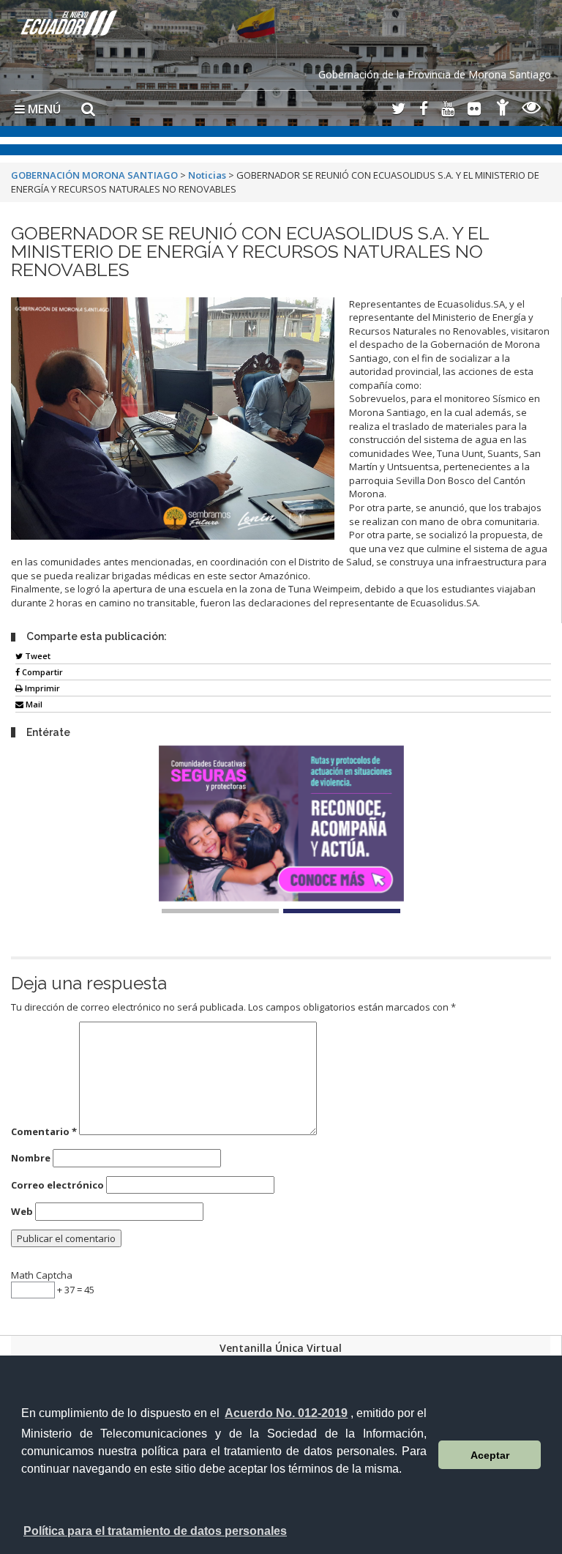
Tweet (36, 655)
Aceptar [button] (490, 1455)
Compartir (41, 671)
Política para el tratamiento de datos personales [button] (155, 1531)
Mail (32, 704)
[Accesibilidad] (502, 109)
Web (22, 1211)
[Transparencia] (531, 109)
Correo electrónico (57, 1184)
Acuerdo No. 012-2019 (286, 1413)
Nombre (30, 1157)
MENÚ (43, 109)
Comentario (44, 1131)
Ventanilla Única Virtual (281, 1348)
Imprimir (41, 688)
